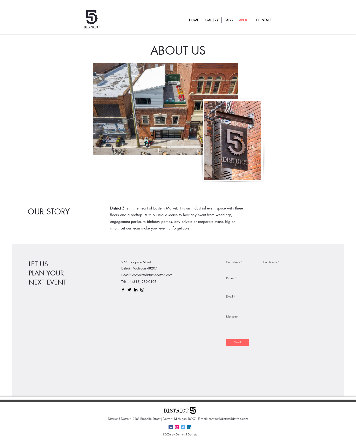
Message (232, 316)
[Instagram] (142, 289)
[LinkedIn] (135, 289)
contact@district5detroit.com (152, 275)
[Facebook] (123, 289)
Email (229, 296)
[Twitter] (129, 289)
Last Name (270, 262)
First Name (233, 262)
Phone (230, 278)
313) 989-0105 (145, 282)
